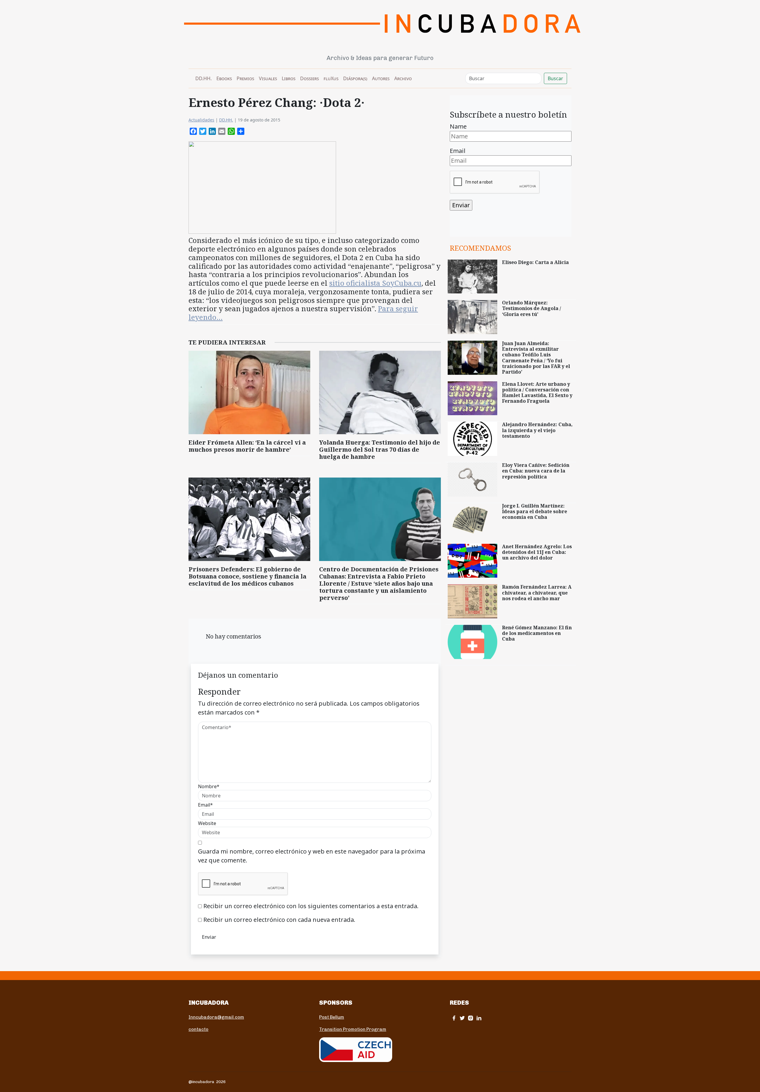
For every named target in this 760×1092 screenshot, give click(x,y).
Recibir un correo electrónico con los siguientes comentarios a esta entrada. (311, 906)
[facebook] (454, 1018)
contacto (198, 1029)
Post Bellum (331, 1017)
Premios (245, 78)
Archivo (403, 78)
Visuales (268, 78)
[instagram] (470, 1018)
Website (207, 823)
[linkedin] (479, 1018)
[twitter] (462, 1018)
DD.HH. (203, 78)
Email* (205, 805)
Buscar (555, 78)
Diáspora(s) (355, 78)
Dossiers (309, 78)
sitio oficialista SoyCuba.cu (375, 283)
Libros (288, 78)
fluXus (331, 78)
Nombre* (208, 786)
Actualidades (201, 120)
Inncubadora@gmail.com (216, 1017)
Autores (381, 78)
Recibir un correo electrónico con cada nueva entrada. (279, 920)
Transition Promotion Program (352, 1029)
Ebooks (224, 78)
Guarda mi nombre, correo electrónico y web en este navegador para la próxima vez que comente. (311, 855)
